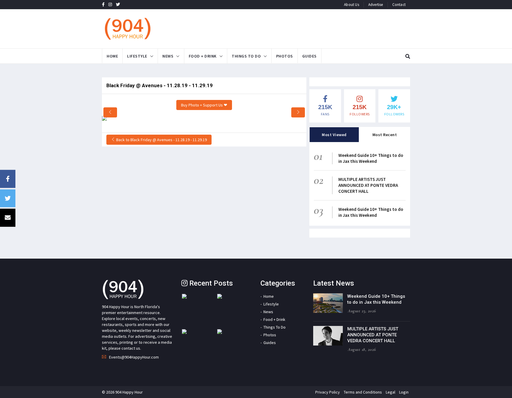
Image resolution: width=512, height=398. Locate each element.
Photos (284, 56)
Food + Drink (203, 56)
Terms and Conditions (363, 392)
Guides (309, 56)
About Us (351, 4)
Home (112, 56)
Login (404, 392)
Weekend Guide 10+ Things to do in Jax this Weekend (370, 158)
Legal (390, 392)
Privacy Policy (327, 392)
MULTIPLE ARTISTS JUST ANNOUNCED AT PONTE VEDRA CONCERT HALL (368, 185)
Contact (399, 4)
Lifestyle (137, 56)
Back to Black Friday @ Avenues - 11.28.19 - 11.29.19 (161, 139)
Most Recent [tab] (384, 134)
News (167, 56)
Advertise (375, 4)
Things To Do (246, 56)
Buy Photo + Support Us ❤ (204, 105)
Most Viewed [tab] (334, 134)
